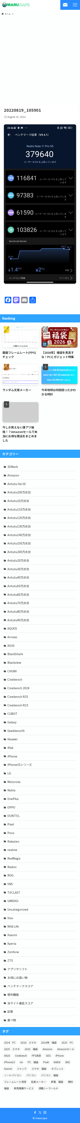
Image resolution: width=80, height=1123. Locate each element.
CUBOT (12, 713)
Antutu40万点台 (18, 577)
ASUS (11, 645)
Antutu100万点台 (19, 492)
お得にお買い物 (17, 978)
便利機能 (13, 995)
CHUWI (12, 671)
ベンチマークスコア (20, 986)
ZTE (10, 960)
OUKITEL (13, 816)
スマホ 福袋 (39, 1068)
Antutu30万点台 (18, 569)
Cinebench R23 (17, 705)
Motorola (13, 782)
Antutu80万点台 (18, 611)
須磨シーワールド (48, 1088)
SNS (10, 884)
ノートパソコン (12, 1075)
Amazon (13, 475)
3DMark (12, 467)
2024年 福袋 (49, 1042)
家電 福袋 (57, 1081)
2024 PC (10, 1042)
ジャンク (22, 1068)
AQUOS (12, 628)
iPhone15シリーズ (19, 765)
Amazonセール (65, 1049)
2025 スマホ (12, 1049)
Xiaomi (12, 935)
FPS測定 (36, 1055)
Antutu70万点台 (18, 603)
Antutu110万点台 (19, 509)
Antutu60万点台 (18, 594)
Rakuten (13, 841)
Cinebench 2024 (18, 688)
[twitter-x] (40, 1112)
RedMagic (14, 858)
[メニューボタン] (75, 5)
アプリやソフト (17, 969)
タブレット (57, 1068)
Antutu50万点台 (18, 586)
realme (12, 850)
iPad (10, 748)
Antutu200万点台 (19, 552)
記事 (10, 1011)
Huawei (12, 739)
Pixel (10, 824)
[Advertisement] (40, 60)
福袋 (6, 1088)
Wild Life (13, 926)
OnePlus (13, 799)
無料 (70, 1081)
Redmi (11, 867)
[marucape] (16, 5)
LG (9, 773)
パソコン (31, 1075)
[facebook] (35, 1112)
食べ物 (11, 1020)
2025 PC (67, 1042)
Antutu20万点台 (18, 560)
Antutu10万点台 (18, 501)
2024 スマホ (28, 1042)
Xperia (11, 943)
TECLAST (13, 892)
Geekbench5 (16, 731)
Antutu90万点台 (18, 620)
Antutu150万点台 (19, 543)
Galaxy (11, 722)
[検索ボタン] (65, 5)
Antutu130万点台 (19, 526)
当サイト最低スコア (20, 1003)
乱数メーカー (38, 1081)
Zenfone (13, 952)
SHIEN (57, 1062)
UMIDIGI (12, 901)
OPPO (11, 807)
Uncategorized (17, 909)
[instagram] (45, 1112)
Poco (10, 833)
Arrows (12, 637)
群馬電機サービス (24, 1088)
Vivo (10, 918)
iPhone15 (9, 1062)
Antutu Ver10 (16, 484)
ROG (10, 875)
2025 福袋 (31, 1049)
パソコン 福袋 (49, 1075)
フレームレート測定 (15, 1081)
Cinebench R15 (17, 697)
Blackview (14, 662)
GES (48, 1055)
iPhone (12, 756)
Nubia (11, 790)
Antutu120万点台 (19, 518)
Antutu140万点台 (19, 535)
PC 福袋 (33, 1062)
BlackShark (15, 654)
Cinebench (14, 679)
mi (21, 1062)
